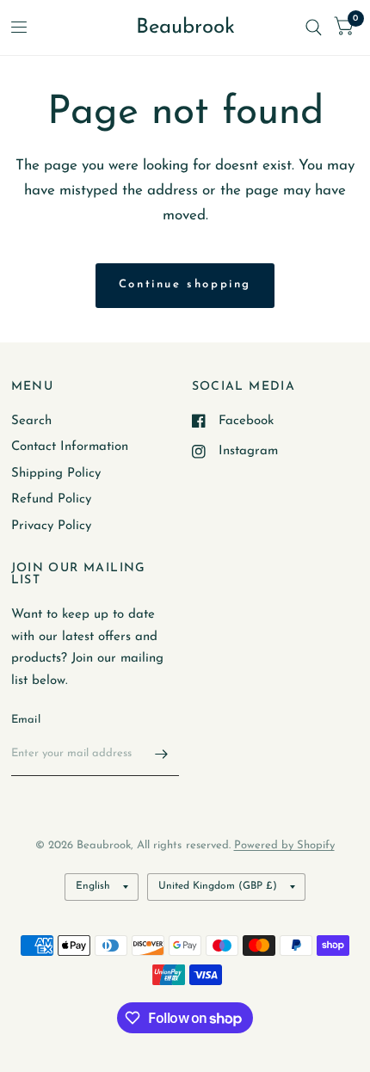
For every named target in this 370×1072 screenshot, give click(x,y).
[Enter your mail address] (162, 753)
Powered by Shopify (284, 845)
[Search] (313, 27)
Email (25, 719)
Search (31, 421)
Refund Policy (51, 499)
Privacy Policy (51, 526)
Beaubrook (185, 27)
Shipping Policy (56, 473)
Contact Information (69, 447)
